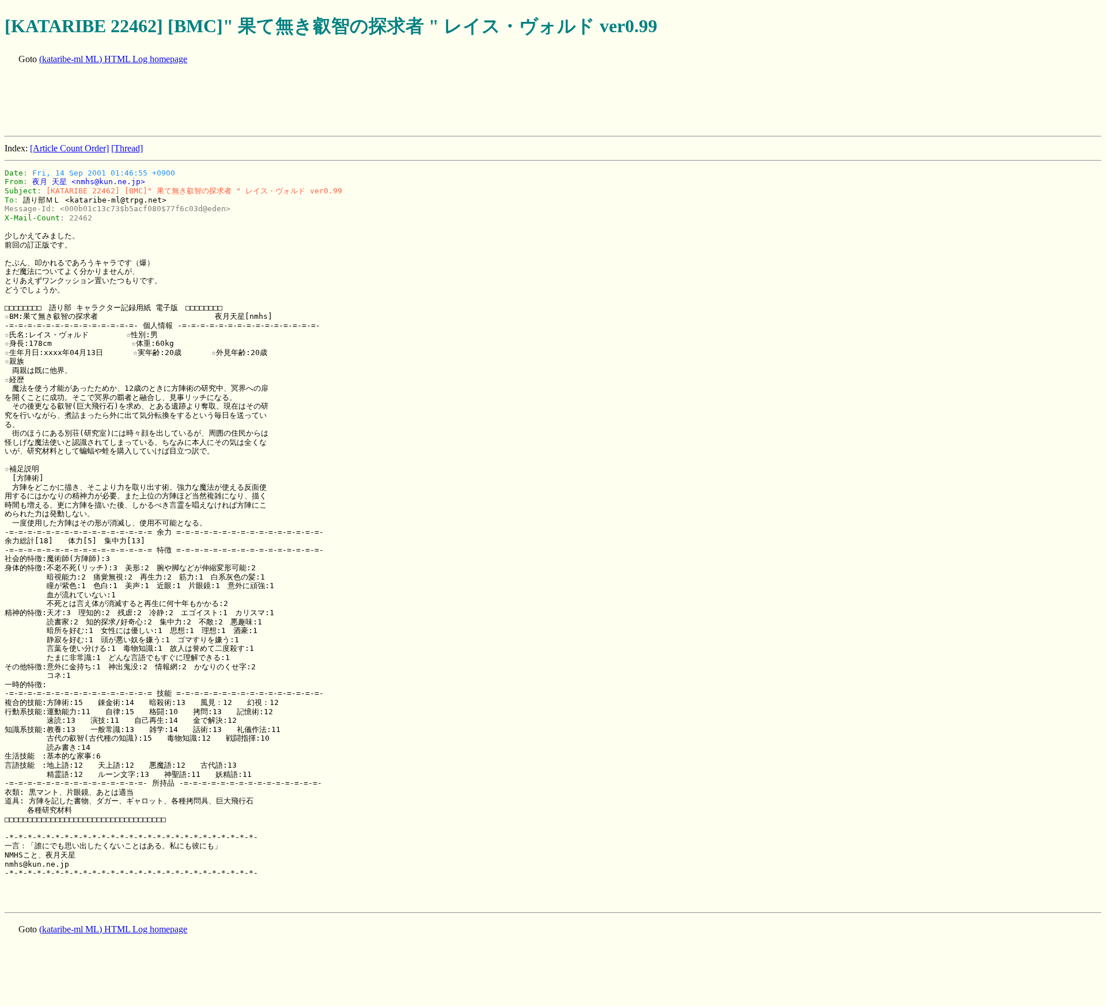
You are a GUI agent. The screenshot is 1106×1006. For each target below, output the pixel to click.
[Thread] (127, 148)
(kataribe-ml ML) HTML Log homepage (113, 59)
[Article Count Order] (69, 148)
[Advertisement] (214, 101)
